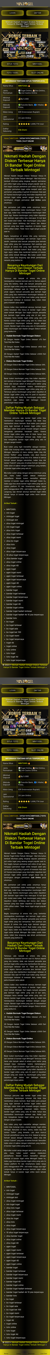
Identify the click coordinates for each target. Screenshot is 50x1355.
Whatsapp (31, 1353)
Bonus (6, 1353)
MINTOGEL (23, 86)
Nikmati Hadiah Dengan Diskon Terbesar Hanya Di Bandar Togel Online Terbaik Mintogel (25, 24)
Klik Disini (22, 130)
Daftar (18, 1354)
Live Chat (44, 1353)
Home (6, 138)
